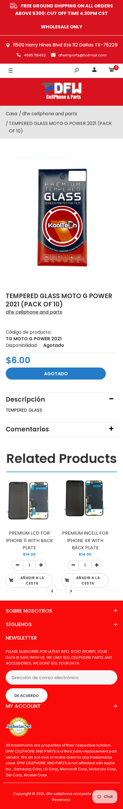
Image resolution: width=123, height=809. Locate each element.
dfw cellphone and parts (34, 312)
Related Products (61, 459)
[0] (111, 71)
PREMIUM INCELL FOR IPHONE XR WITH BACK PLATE (85, 540)
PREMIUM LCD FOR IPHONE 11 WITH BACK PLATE (29, 540)
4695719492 (35, 55)
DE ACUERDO (26, 695)
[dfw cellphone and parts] (61, 92)
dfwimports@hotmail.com (82, 55)
